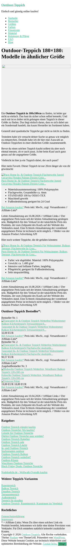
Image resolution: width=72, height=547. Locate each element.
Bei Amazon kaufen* (12, 207)
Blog (10, 42)
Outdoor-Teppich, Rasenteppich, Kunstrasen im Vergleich (31, 503)
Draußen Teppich (10, 491)
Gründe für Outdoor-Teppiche (17, 433)
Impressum (7, 519)
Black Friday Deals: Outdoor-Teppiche (22, 466)
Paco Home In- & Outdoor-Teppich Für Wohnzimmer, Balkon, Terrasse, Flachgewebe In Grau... (34, 253)
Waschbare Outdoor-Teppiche (17, 463)
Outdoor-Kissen (9, 460)
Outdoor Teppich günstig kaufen (18, 427)
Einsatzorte (14, 30)
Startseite (13, 18)
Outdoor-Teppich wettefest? (16, 457)
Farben (11, 27)
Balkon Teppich (9, 488)
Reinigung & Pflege (18, 36)
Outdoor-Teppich (13, 5)
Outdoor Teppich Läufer (14, 445)
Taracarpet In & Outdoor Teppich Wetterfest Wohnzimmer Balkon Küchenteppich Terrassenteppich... (32, 328)
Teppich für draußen (12, 500)
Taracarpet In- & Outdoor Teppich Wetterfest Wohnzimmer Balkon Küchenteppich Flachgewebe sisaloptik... (32, 352)
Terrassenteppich (10, 494)
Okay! (62, 544)
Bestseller (13, 21)
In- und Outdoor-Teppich (14, 448)
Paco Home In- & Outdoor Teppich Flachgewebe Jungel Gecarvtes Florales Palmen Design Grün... (31, 182)
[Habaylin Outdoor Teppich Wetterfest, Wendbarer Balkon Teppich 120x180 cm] (36, 372)
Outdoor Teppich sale (12, 442)
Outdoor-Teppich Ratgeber (15, 439)
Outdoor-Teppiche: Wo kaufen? (18, 430)
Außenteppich (8, 497)
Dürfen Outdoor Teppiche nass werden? (22, 436)
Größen (12, 24)
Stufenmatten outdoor (12, 451)
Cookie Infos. (50, 543)
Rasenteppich (8, 485)
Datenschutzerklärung (12, 516)
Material (12, 33)
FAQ (10, 39)
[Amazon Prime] (10, 381)
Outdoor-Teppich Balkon (14, 454)
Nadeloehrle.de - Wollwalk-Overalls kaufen (24, 472)
